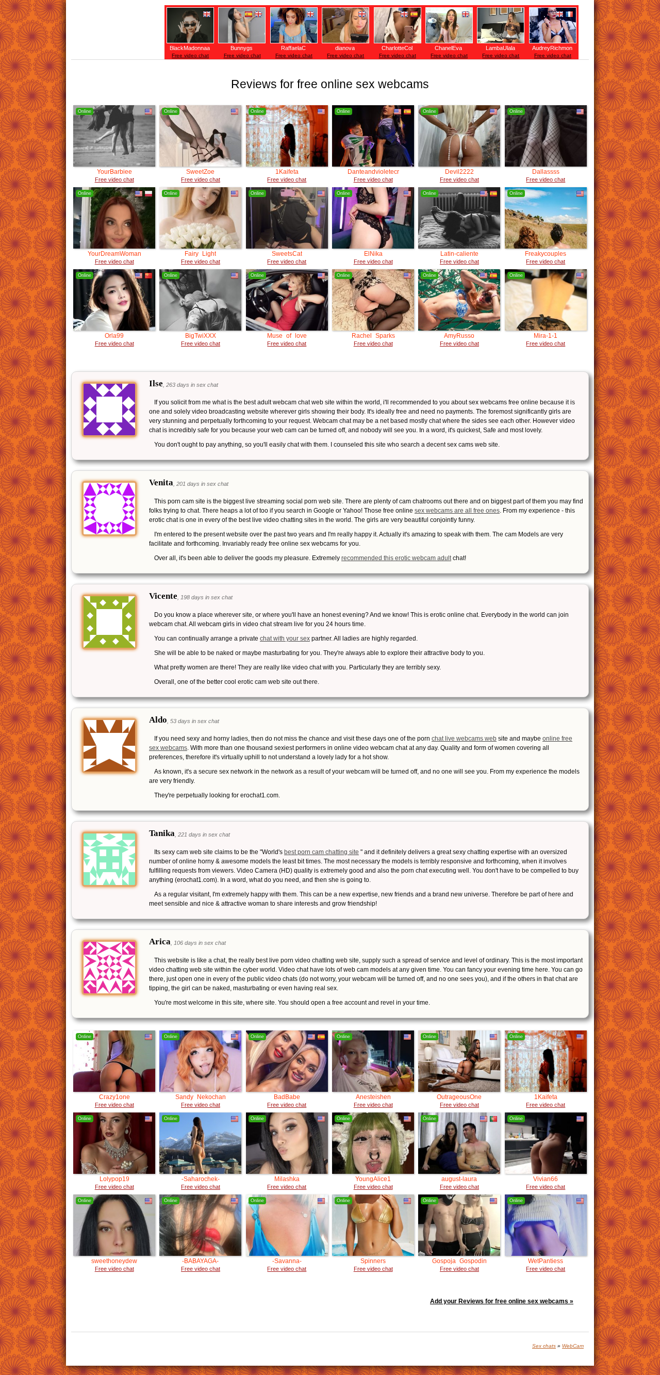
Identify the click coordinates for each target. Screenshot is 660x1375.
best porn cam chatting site (321, 852)
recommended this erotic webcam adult (396, 558)
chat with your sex (285, 638)
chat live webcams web (464, 738)
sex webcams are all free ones (457, 510)
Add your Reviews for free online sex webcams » (501, 1301)
